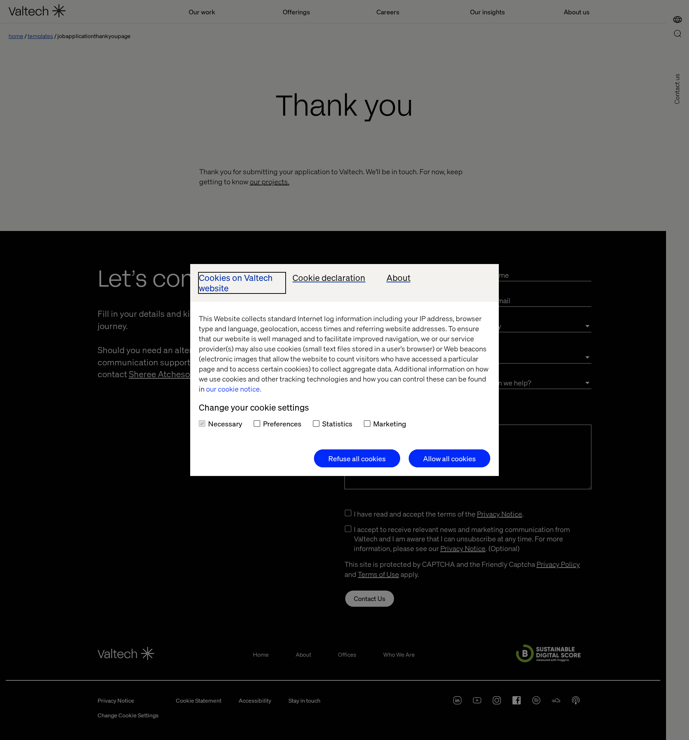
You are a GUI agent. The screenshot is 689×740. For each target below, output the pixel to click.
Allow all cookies (449, 458)
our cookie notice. (233, 388)
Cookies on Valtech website (236, 283)
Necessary (225, 423)
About (398, 278)
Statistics (337, 423)
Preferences (282, 423)
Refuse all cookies (357, 458)
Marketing (389, 423)
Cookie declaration (328, 278)
